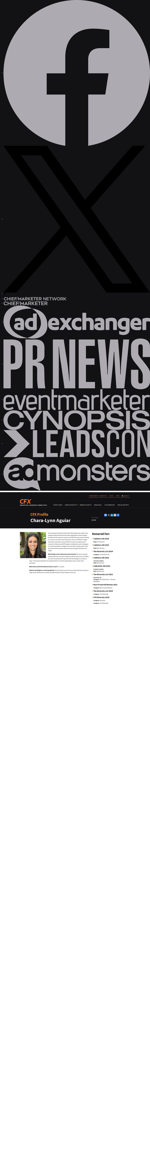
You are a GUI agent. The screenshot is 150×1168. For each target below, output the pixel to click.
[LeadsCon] (76, 443)
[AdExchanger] (76, 322)
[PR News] (76, 364)
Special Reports (123, 505)
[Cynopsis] (76, 420)
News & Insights (71, 505)
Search (126, 496)
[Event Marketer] (76, 400)
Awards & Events (85, 505)
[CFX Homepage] (26, 501)
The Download (109, 505)
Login (111, 496)
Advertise (103, 496)
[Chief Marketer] (25, 303)
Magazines (98, 505)
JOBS (117, 496)
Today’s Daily (57, 505)
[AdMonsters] (76, 474)
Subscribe (92, 496)
